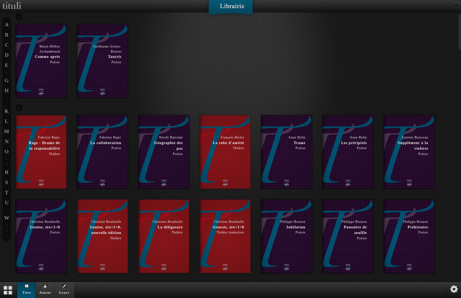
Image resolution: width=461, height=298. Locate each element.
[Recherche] (456, 5)
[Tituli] (12, 2)
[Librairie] (230, 9)
